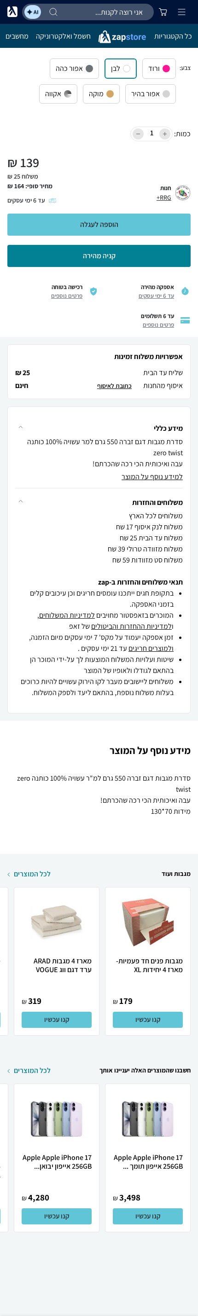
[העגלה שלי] (163, 12)
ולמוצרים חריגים (151, 648)
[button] (99, 423)
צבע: (185, 68)
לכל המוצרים (32, 874)
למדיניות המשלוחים (67, 615)
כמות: (182, 134)
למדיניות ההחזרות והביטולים (131, 626)
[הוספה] (164, 133)
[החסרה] (138, 133)
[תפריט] (181, 12)
